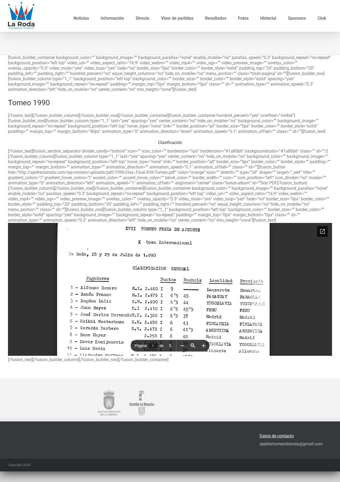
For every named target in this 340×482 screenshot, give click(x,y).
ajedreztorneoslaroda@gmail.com (291, 443)
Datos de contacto (277, 435)
